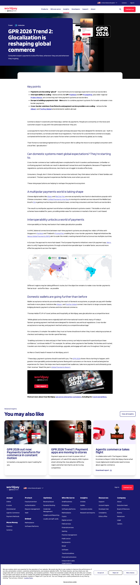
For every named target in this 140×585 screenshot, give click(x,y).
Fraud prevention (31, 502)
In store (9, 505)
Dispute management (32, 509)
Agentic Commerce (12, 513)
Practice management (69, 535)
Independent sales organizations (68, 562)
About (119, 502)
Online (8, 502)
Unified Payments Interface (58, 199)
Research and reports (87, 513)
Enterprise (65, 505)
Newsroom (121, 516)
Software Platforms (32, 526)
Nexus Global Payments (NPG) (38, 236)
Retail (64, 546)
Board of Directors (123, 509)
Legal (119, 520)
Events (119, 513)
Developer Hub (104, 509)
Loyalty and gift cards (50, 519)
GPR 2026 (76, 358)
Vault (26, 513)
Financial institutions (69, 557)
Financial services (68, 527)
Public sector (66, 539)
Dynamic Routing (49, 505)
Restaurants (66, 542)
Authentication (30, 505)
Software (65, 550)
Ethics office (103, 516)
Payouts (9, 526)
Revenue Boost (48, 502)
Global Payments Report (60, 367)
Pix (34, 202)
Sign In (132, 3)
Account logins (104, 505)
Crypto (64, 516)
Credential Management (48, 510)
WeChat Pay (60, 196)
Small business (67, 502)
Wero (109, 242)
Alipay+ (59, 304)
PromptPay (59, 233)
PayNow (40, 233)
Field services (66, 524)
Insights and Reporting (51, 515)
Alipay (49, 196)
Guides (82, 505)
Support (85, 9)
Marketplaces (29, 523)
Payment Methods (12, 516)
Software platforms (69, 509)
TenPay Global (71, 304)
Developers (76, 9)
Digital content (67, 520)
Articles (82, 502)
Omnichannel (10, 509)
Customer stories (86, 509)
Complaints (103, 513)
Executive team (122, 505)
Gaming (64, 531)
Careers (124, 3)
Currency (9, 530)
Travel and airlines (68, 553)
